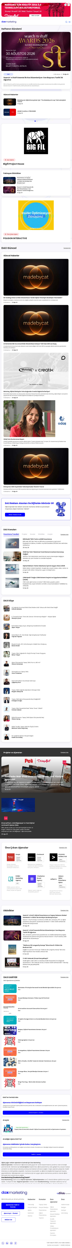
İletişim (63, 1207)
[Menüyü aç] (69, 22)
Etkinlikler (41, 534)
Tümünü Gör (67, 248)
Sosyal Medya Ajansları (54, 1215)
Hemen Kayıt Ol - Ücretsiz (36, 1112)
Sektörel (31, 1213)
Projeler (24, 534)
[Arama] (66, 22)
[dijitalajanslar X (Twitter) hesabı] (2, 1243)
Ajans (29, 1210)
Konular (32, 534)
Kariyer (63, 1210)
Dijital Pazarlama (42, 1214)
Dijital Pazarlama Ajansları (54, 1209)
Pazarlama (42, 1210)
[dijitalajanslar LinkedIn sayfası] (7, 1243)
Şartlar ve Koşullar (53, 1245)
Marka (30, 1216)
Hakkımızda (65, 1205)
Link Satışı (64, 1213)
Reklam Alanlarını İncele (15, 514)
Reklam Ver (8, 1220)
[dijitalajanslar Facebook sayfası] (15, 1243)
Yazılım (41, 1218)
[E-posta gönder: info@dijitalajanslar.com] (11, 1243)
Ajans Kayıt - (10, 1213)
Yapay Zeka (43, 1205)
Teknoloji (31, 1205)
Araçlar (50, 534)
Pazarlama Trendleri (11, 534)
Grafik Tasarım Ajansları (53, 1221)
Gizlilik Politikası (65, 1245)
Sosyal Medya (32, 1207)
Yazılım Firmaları (53, 1234)
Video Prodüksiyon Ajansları (54, 1228)
